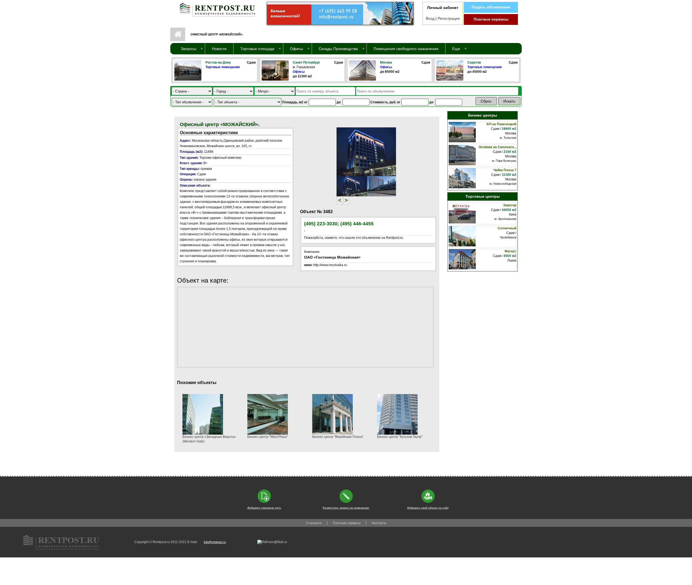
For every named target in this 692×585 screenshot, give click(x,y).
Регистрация (449, 18)
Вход (430, 18)
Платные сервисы (491, 19)
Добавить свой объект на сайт (428, 507)
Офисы (299, 72)
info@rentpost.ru (215, 542)
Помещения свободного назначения (406, 49)
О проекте (314, 523)
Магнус (510, 251)
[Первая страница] (214, 8)
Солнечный (507, 228)
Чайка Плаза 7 (504, 170)
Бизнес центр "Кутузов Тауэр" (399, 437)
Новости (219, 49)
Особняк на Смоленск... (497, 147)
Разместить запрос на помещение (346, 507)
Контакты (379, 523)
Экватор (509, 205)
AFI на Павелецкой (501, 124)
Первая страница (177, 34)
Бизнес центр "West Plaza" (267, 437)
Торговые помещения (222, 67)
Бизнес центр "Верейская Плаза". (338, 437)
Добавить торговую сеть (264, 507)
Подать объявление (491, 7)
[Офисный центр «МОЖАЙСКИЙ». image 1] (366, 151)
